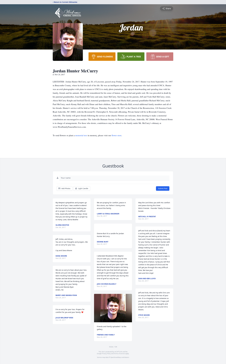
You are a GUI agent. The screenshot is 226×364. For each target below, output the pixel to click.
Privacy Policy (106, 354)
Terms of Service (119, 354)
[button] (113, 308)
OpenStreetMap (115, 357)
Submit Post (162, 188)
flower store (116, 135)
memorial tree (81, 135)
